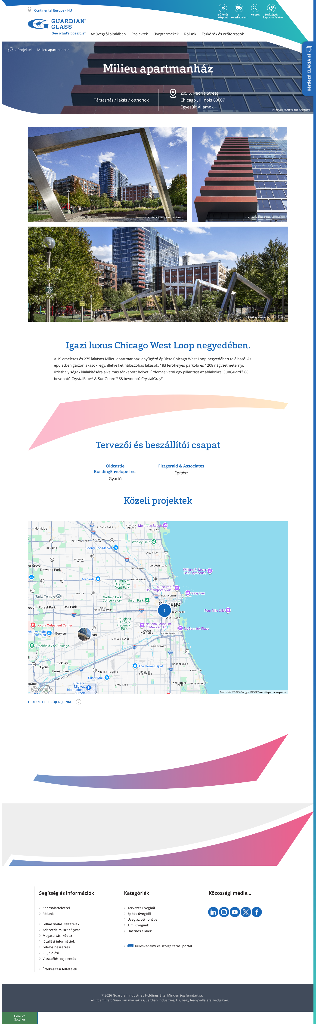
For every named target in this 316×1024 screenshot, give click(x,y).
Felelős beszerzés (56, 947)
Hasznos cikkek (139, 931)
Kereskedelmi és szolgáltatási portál (163, 946)
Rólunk (48, 913)
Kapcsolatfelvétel (56, 908)
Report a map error (276, 692)
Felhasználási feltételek (61, 924)
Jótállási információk (59, 941)
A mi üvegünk (138, 925)
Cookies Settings (20, 1017)
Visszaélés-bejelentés (59, 958)
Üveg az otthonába (142, 919)
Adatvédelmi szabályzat (61, 930)
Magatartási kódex (57, 935)
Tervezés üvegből (141, 908)
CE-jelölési (51, 953)
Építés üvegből (139, 913)
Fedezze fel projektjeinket (51, 702)
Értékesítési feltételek (60, 969)
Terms (261, 692)
